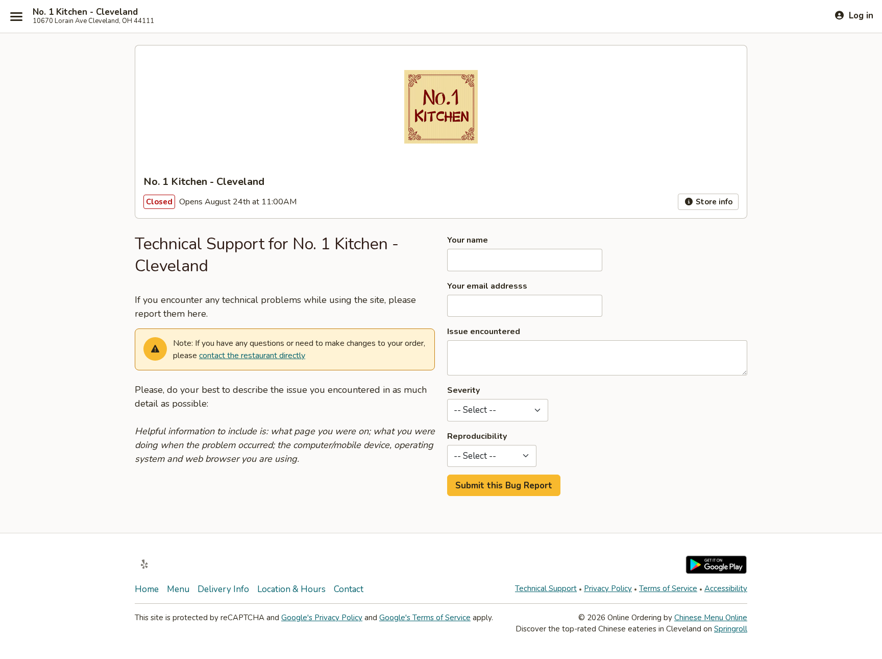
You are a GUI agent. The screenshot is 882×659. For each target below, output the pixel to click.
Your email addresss (487, 286)
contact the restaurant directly (252, 355)
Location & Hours (291, 589)
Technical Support (546, 588)
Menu (178, 589)
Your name (467, 240)
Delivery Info (223, 589)
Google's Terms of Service (425, 618)
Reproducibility (477, 436)
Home (147, 589)
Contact (348, 589)
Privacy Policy (608, 588)
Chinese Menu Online (710, 618)
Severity (463, 390)
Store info (713, 202)
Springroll (730, 629)
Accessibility (725, 588)
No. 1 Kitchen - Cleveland (85, 12)
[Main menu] (16, 16)
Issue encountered (483, 331)
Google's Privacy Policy (321, 618)
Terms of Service (668, 588)
